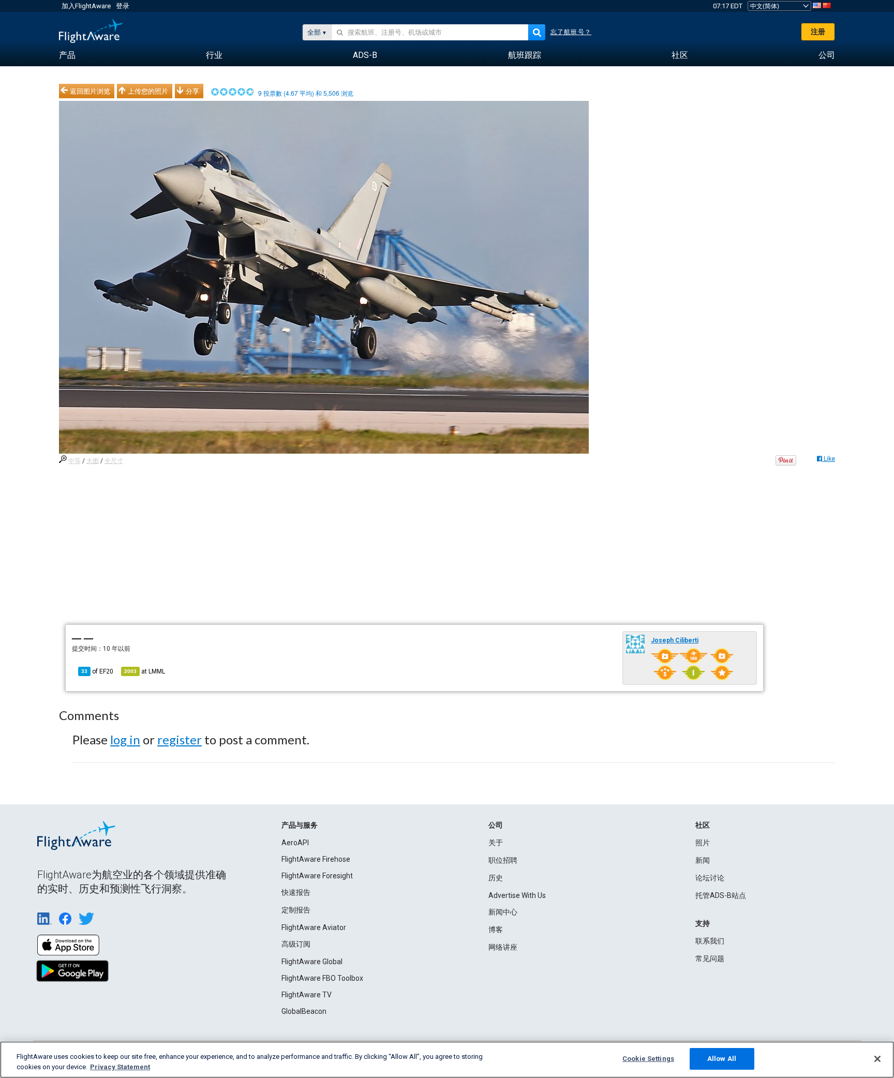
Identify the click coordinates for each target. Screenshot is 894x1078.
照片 (702, 843)
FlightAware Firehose (315, 859)
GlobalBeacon (303, 1011)
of (97, 671)
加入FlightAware (86, 6)
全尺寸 (114, 461)
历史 (495, 878)
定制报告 (295, 910)
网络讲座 (502, 947)
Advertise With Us (517, 895)
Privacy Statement (120, 1067)
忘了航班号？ (570, 32)
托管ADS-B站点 (720, 895)
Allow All (721, 1058)
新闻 (702, 860)
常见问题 (709, 958)
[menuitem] (67, 55)
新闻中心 (502, 912)
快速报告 (295, 892)
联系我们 (709, 941)
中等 (74, 461)
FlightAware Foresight (317, 876)
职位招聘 (502, 860)
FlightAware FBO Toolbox (322, 978)
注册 (818, 31)
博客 (495, 929)
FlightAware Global (311, 961)
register (179, 739)
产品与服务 (299, 825)
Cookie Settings (648, 1058)
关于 (495, 843)
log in (125, 739)
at (144, 671)
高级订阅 (295, 944)
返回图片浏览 (90, 91)
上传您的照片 (148, 91)
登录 (122, 6)
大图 (92, 461)
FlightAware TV (306, 995)
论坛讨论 (709, 878)
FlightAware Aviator (313, 927)
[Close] (877, 1058)
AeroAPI (295, 843)
